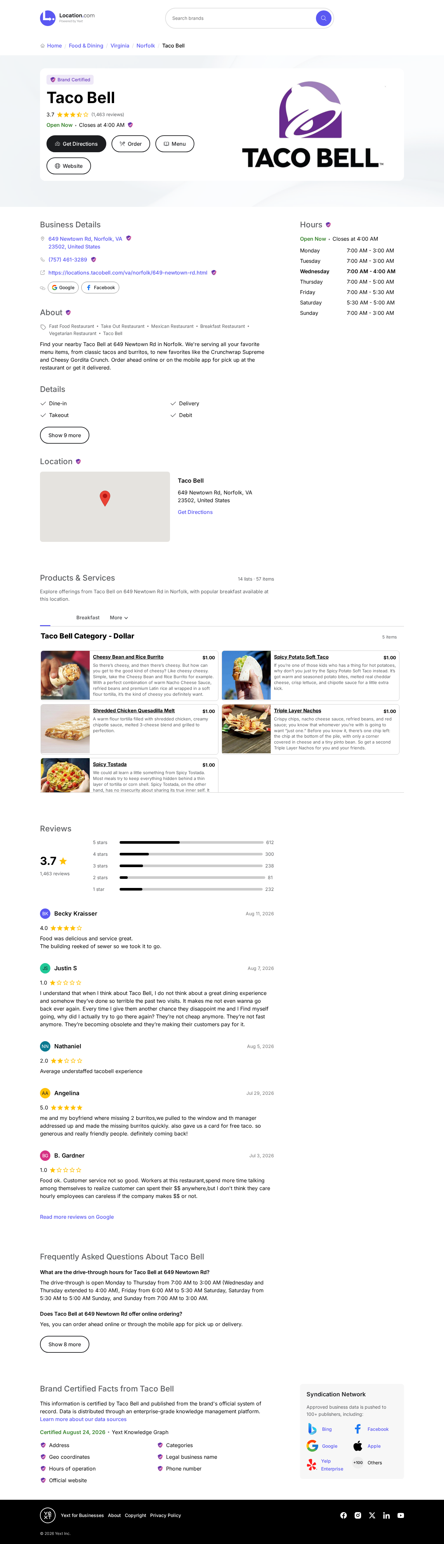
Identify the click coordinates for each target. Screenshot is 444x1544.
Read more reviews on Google (77, 1217)
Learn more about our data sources (83, 1419)
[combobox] (249, 18)
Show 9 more (64, 435)
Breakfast (87, 617)
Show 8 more (64, 1344)
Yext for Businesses (82, 1515)
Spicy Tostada (110, 764)
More (116, 617)
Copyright (135, 1515)
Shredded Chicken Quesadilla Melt (134, 711)
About (114, 1515)
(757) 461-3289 (67, 259)
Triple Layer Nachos (297, 711)
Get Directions (195, 512)
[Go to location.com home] (67, 18)
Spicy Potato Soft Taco (301, 657)
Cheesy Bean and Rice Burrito (128, 657)
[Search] (324, 18)
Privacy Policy (165, 1515)
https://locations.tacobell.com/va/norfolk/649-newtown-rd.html (127, 272)
